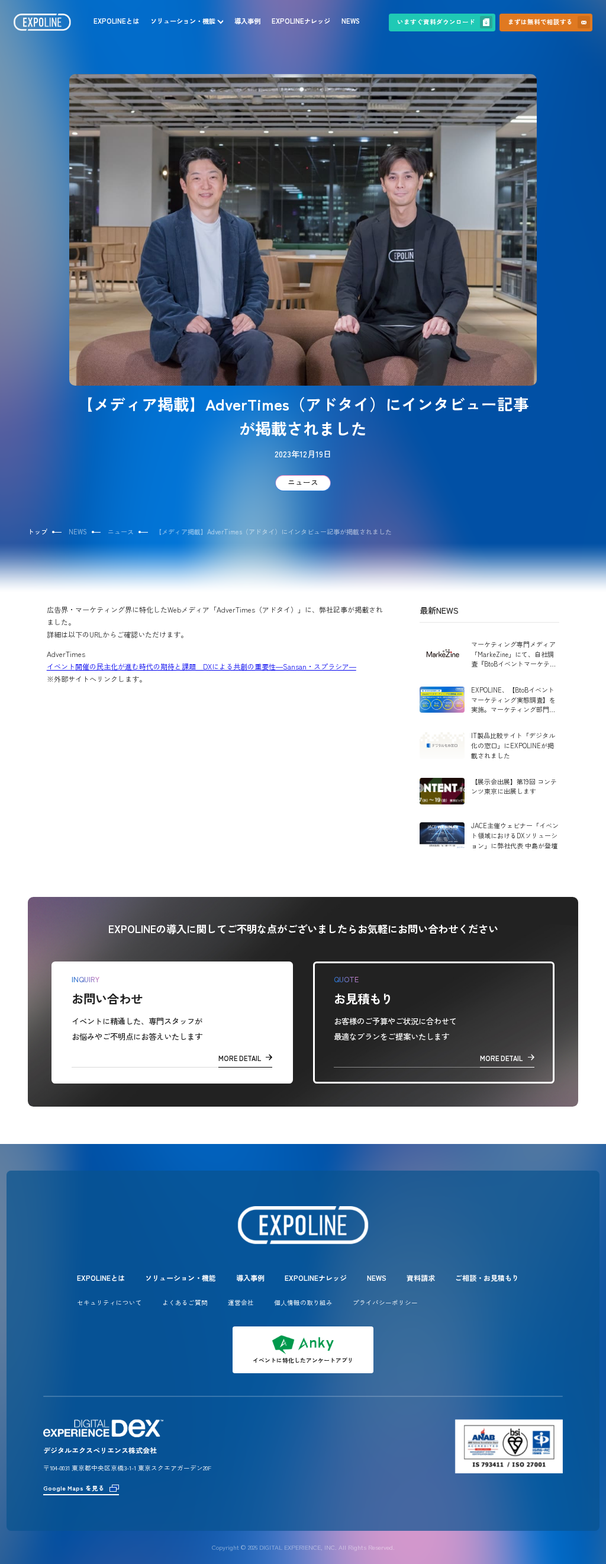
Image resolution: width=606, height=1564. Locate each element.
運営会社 (241, 1302)
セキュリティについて (109, 1302)
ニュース (303, 482)
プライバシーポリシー (385, 1302)
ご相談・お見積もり (487, 1278)
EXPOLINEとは (116, 21)
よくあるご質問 (185, 1302)
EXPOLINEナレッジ (301, 21)
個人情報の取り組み (303, 1302)
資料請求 (421, 1278)
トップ (37, 531)
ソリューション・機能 (182, 21)
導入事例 (247, 21)
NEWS (350, 21)
